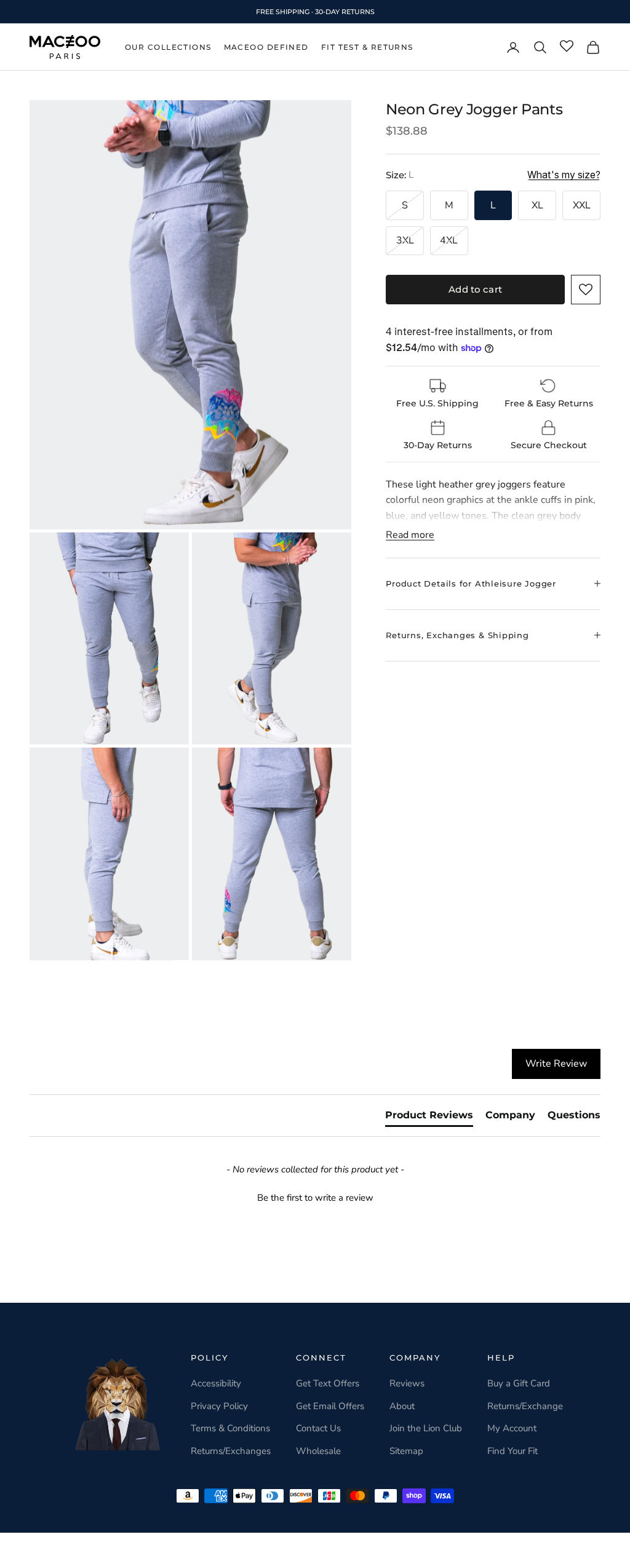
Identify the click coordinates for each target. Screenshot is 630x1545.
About (402, 1406)
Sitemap (406, 1451)
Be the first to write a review (315, 1197)
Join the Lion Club (425, 1428)
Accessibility (216, 1383)
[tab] (429, 1117)
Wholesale (318, 1451)
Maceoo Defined (266, 47)
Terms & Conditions (230, 1428)
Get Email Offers (330, 1406)
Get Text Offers (327, 1383)
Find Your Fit (512, 1451)
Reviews (407, 1383)
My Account (511, 1428)
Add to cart (475, 289)
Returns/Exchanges (231, 1451)
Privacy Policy (219, 1406)
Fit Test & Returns (367, 47)
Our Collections (168, 47)
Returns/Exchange (525, 1406)
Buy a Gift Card (518, 1383)
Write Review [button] (556, 1063)
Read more (410, 535)
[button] (586, 289)
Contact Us (318, 1428)
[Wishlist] (566, 47)
